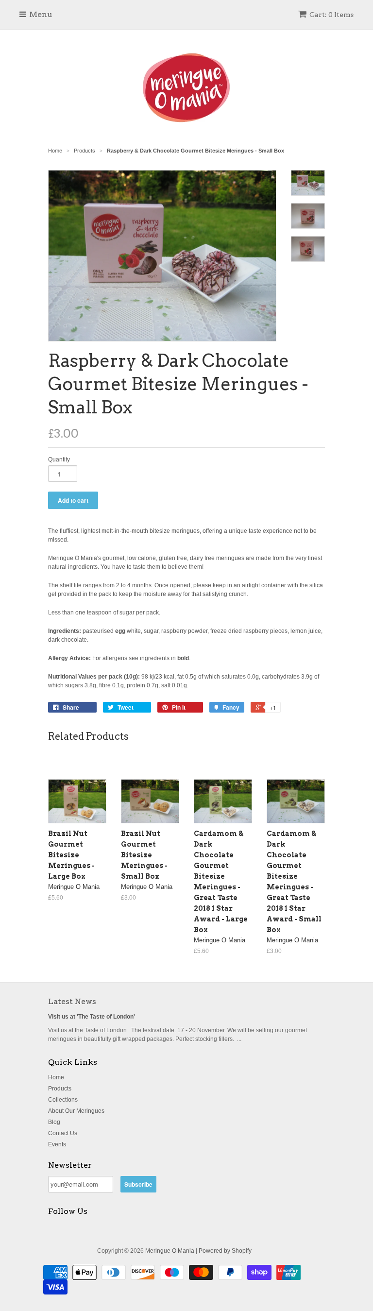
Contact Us (62, 1133)
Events (57, 1144)
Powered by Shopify (225, 1250)
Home (56, 1077)
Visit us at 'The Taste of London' (91, 1016)
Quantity (59, 459)
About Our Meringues (76, 1110)
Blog (54, 1122)
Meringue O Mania (169, 1250)
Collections (63, 1099)
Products (59, 1088)
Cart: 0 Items (331, 14)
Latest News (72, 1001)
